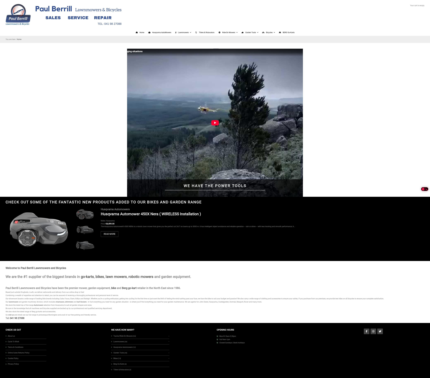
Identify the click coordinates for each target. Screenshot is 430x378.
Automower (38, 305)
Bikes (117, 358)
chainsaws (60, 302)
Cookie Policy (13, 358)
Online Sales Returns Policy (18, 353)
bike (113, 288)
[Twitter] (380, 331)
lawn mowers (116, 277)
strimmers (69, 302)
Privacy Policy (13, 364)
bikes (100, 277)
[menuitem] (140, 32)
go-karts (87, 277)
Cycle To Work (13, 342)
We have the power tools (215, 185)
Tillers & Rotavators (122, 370)
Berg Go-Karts (120, 364)
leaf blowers (82, 302)
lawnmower (13, 302)
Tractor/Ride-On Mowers (124, 336)
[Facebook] (366, 331)
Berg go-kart (129, 288)
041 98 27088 (17, 318)
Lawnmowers (120, 342)
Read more (109, 234)
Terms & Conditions (15, 347)
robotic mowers (140, 277)
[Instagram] (373, 331)
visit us (11, 315)
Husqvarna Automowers (124, 347)
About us (11, 336)
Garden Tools (120, 353)
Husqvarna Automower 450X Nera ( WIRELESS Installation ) (151, 214)
